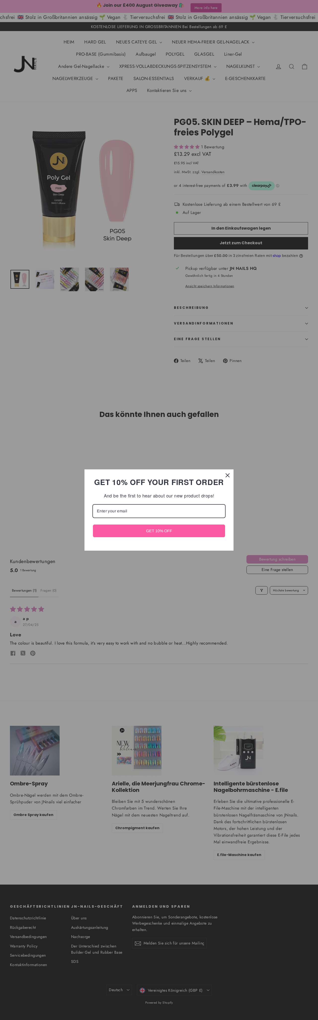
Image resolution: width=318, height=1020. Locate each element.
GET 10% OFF (159, 531)
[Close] (228, 475)
